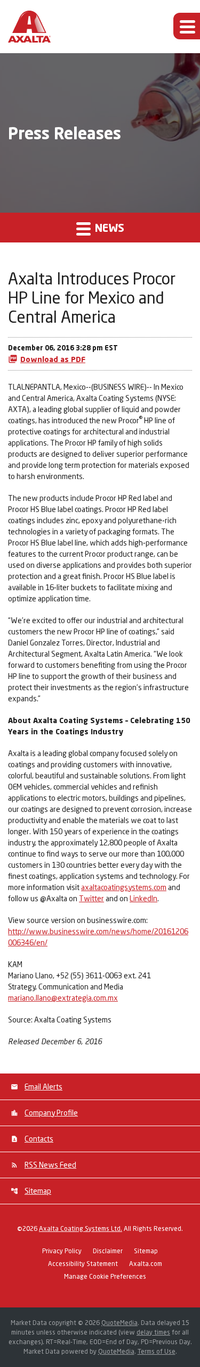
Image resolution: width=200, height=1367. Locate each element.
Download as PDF (52, 359)
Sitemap (38, 1190)
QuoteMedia (119, 1323)
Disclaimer (108, 1251)
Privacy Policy (62, 1251)
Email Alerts (43, 1086)
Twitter (91, 898)
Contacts (39, 1138)
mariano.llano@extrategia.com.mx (63, 997)
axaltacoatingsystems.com (123, 887)
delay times (153, 1332)
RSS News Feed (50, 1164)
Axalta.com (145, 1264)
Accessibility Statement (83, 1264)
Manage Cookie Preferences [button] (105, 1276)
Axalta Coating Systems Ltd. (80, 1228)
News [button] (108, 227)
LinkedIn (143, 898)
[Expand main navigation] (186, 26)
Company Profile (51, 1112)
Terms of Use (156, 1351)
